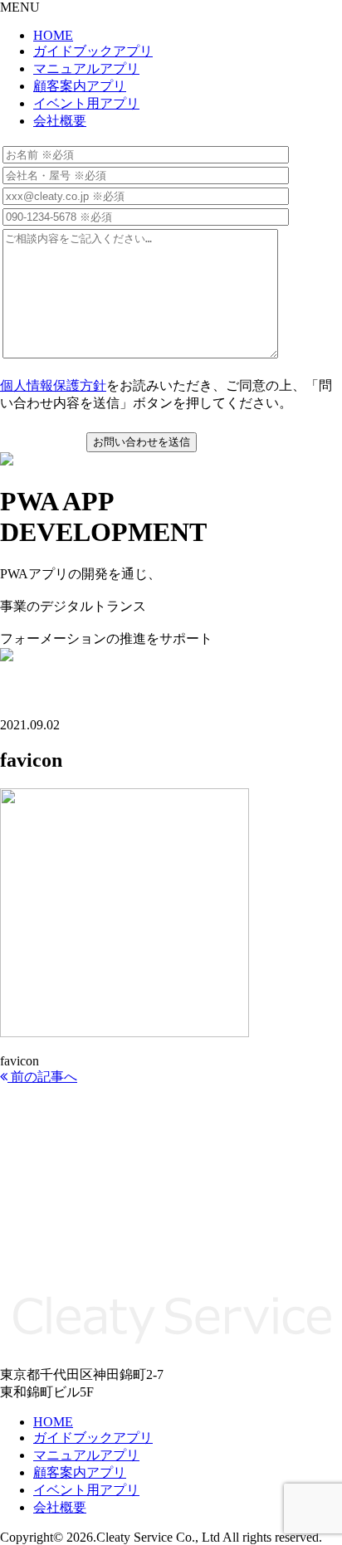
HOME (53, 35)
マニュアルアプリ (86, 68)
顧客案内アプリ (79, 86)
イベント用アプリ (86, 103)
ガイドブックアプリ (93, 51)
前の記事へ (42, 1077)
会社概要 (59, 121)
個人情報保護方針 (53, 385)
